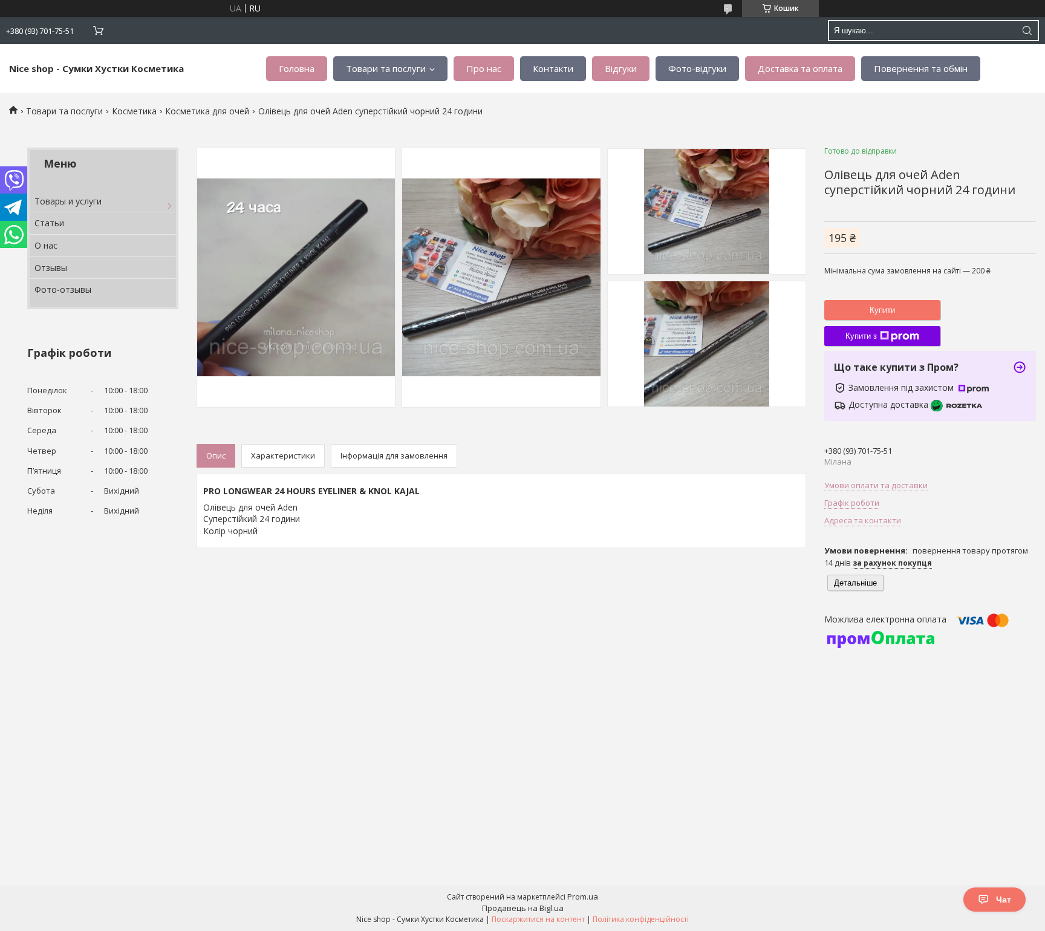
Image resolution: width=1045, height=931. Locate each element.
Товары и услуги (68, 201)
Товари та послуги (386, 68)
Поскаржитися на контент (538, 919)
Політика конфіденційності (641, 919)
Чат (1003, 899)
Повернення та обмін (921, 68)
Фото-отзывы (62, 289)
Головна (296, 68)
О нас (45, 245)
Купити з (861, 336)
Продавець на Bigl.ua (523, 908)
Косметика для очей (207, 111)
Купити (882, 310)
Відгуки (621, 68)
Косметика (134, 111)
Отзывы (50, 267)
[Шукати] (1027, 30)
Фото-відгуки (697, 68)
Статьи (49, 223)
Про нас (483, 68)
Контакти (553, 68)
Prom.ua (582, 896)
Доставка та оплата (800, 68)
